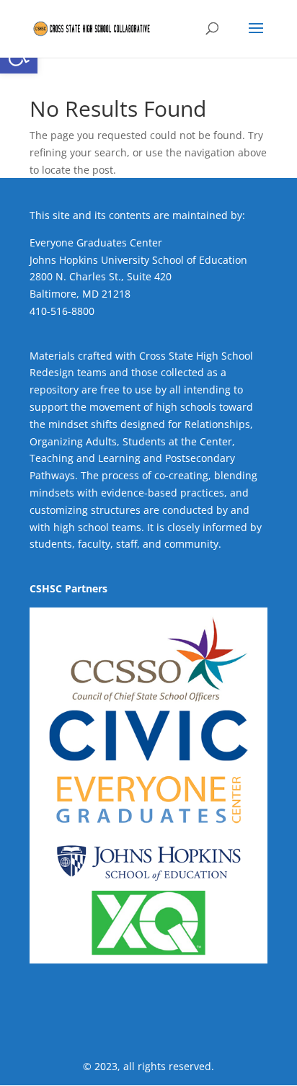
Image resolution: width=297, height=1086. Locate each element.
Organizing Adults (73, 441)
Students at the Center (177, 441)
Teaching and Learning (85, 458)
